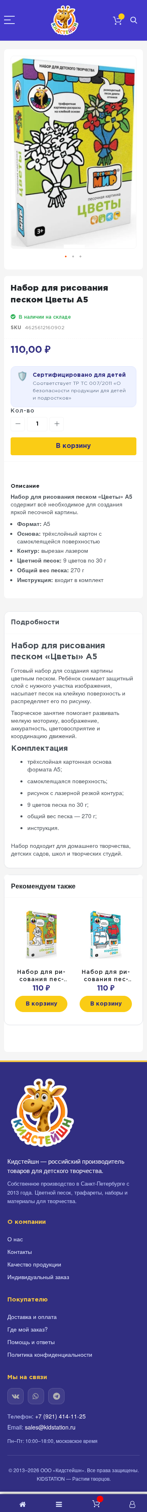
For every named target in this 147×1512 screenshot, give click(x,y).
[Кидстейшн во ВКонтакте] (15, 1396)
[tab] (73, 623)
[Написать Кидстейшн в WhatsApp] (36, 1396)
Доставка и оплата (32, 1316)
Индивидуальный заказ (38, 1277)
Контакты (19, 1251)
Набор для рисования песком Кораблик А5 (106, 977)
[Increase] (56, 424)
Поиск (134, 20)
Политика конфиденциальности (49, 1354)
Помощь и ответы (31, 1342)
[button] (66, 257)
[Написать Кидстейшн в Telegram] (56, 1396)
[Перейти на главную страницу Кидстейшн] (42, 1112)
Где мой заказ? (27, 1329)
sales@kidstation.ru (50, 1427)
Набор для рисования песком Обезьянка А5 (41, 977)
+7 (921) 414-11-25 (60, 1416)
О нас (15, 1239)
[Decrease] (18, 424)
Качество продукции (34, 1264)
